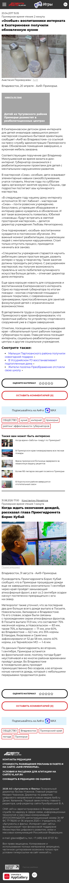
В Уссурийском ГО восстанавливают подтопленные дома (31, 362)
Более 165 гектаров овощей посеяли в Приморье (39, 471)
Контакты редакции (17, 759)
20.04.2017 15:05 (10, 13)
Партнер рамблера (30, 867)
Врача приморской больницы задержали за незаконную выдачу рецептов (37, 462)
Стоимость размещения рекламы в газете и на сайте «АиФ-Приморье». (33, 765)
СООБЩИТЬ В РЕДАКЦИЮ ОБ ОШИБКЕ (27, 779)
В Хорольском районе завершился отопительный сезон (32, 482)
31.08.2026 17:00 (10, 500)
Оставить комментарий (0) (34, 395)
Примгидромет (11, 567)
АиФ (35, 80)
